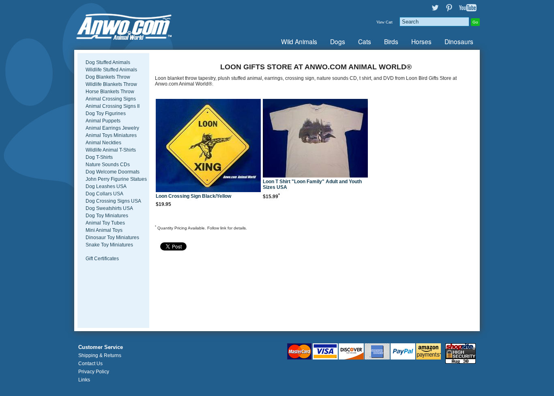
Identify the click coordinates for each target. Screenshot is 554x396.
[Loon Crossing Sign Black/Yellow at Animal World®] (208, 146)
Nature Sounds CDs (108, 164)
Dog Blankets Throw (108, 77)
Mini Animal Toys (104, 230)
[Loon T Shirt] (315, 139)
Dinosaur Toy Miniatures (112, 237)
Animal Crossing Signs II (113, 106)
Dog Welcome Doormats (113, 171)
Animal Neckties (103, 142)
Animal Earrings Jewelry (112, 128)
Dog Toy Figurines (106, 113)
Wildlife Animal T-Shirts (111, 150)
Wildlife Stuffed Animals (111, 69)
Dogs (337, 41)
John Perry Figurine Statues (116, 179)
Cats (364, 41)
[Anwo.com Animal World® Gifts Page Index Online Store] (141, 25)
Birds (391, 41)
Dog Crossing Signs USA (113, 201)
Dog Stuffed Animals (108, 62)
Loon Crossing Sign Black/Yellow (193, 196)
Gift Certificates (102, 258)
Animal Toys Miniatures (111, 135)
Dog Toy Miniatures (107, 215)
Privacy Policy (93, 372)
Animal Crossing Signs (111, 98)
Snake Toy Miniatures (109, 244)
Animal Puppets (103, 120)
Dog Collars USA (104, 193)
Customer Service (100, 347)
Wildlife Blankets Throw (111, 84)
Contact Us (90, 363)
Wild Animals (299, 41)
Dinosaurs (458, 41)
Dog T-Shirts (99, 157)
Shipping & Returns (99, 355)
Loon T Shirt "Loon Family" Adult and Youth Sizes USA (312, 184)
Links (84, 380)
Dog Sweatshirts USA (109, 208)
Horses (421, 41)
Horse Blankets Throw (110, 91)
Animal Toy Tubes (105, 222)
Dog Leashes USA (106, 186)
